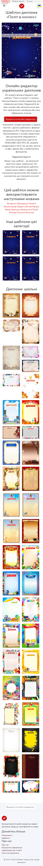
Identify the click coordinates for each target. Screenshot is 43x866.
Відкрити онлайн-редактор (20, 807)
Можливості (7, 835)
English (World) (24, 206)
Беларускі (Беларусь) (17, 203)
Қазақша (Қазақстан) (21, 209)
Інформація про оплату (12, 850)
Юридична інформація (12, 847)
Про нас (5, 845)
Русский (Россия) (25, 212)
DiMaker (5, 1)
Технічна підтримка (10, 853)
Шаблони (6, 838)
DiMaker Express (18, 1)
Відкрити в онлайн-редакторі (20, 119)
